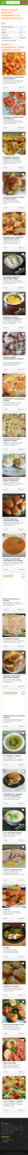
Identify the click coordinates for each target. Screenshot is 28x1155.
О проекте (5, 1142)
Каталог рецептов (7, 1140)
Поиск (24, 2)
